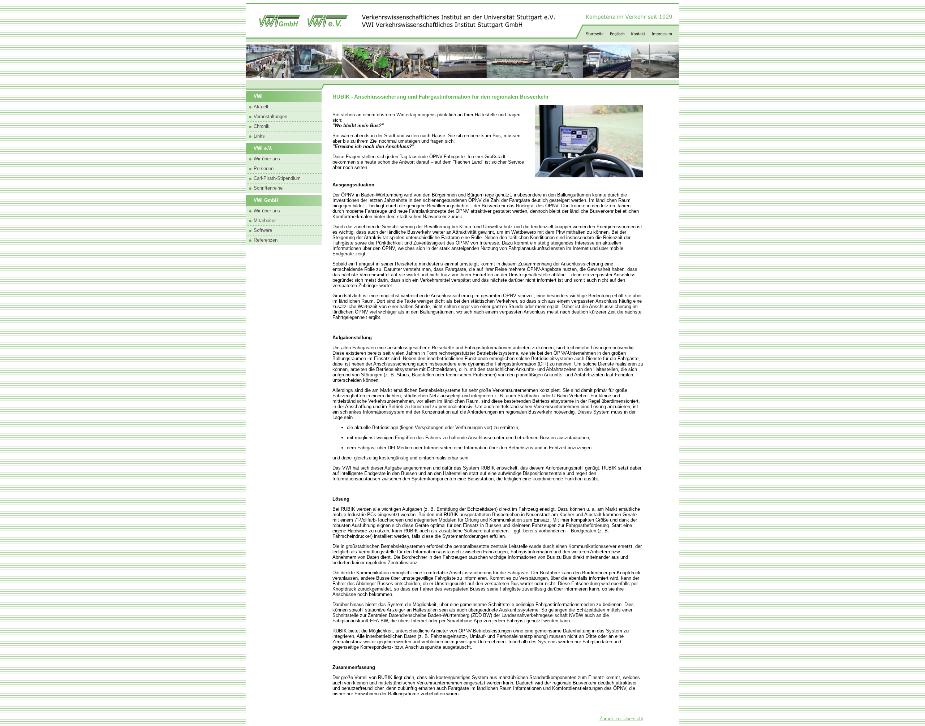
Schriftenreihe (268, 188)
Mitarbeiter (265, 220)
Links (259, 136)
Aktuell (261, 106)
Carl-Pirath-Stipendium (277, 178)
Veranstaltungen (270, 116)
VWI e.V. (263, 148)
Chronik (262, 126)
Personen (264, 168)
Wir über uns (267, 158)
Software (263, 230)
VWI (258, 96)
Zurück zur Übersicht (621, 718)
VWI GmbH (266, 200)
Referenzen (266, 240)
